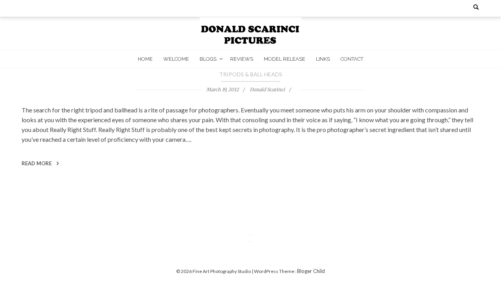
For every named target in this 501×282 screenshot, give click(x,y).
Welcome (176, 59)
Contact (352, 59)
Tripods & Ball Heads (250, 74)
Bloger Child (311, 271)
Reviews (241, 59)
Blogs (208, 59)
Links (323, 59)
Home (145, 59)
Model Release (284, 59)
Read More (37, 163)
